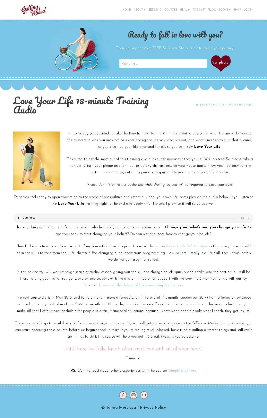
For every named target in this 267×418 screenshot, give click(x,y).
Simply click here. (183, 371)
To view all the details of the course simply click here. (141, 285)
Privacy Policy (153, 408)
